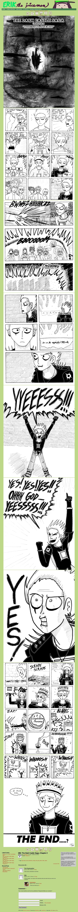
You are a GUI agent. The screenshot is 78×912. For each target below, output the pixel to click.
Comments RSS (56, 863)
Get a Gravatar (48, 902)
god (38, 860)
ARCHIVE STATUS (6, 870)
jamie (41, 860)
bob (27, 860)
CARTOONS (19, 9)
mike (43, 860)
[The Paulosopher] (21, 870)
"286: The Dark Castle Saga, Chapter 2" (41, 10)
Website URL (43, 905)
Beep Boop (5, 871)
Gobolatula (25, 854)
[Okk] (21, 877)
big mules (24, 860)
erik (36, 860)
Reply (35, 869)
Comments (41, 13)
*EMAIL (45, 902)
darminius (30, 860)
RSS (51, 910)
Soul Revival (5, 867)
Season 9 (31, 10)
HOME (3, 9)
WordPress (37, 910)
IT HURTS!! (26, 9)
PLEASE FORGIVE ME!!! (36, 9)
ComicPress (43, 910)
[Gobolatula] (26, 886)
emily (34, 860)
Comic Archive (10, 9)
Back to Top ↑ (55, 910)
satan (46, 860)
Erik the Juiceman (39, 4)
